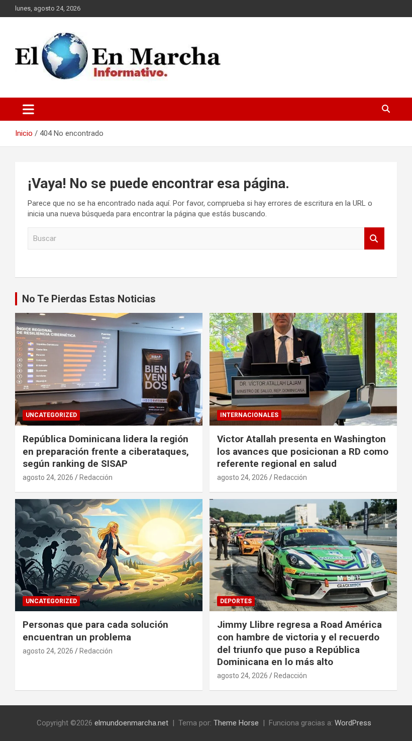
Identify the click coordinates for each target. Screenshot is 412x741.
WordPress (353, 722)
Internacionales (249, 415)
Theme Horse (236, 722)
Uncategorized (51, 415)
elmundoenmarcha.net (131, 722)
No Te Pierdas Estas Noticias (89, 299)
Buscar (374, 238)
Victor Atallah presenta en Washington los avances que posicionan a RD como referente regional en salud (302, 451)
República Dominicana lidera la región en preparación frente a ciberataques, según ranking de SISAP (106, 451)
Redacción (96, 477)
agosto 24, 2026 (48, 477)
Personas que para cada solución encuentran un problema (95, 631)
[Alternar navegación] (28, 109)
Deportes (236, 601)
